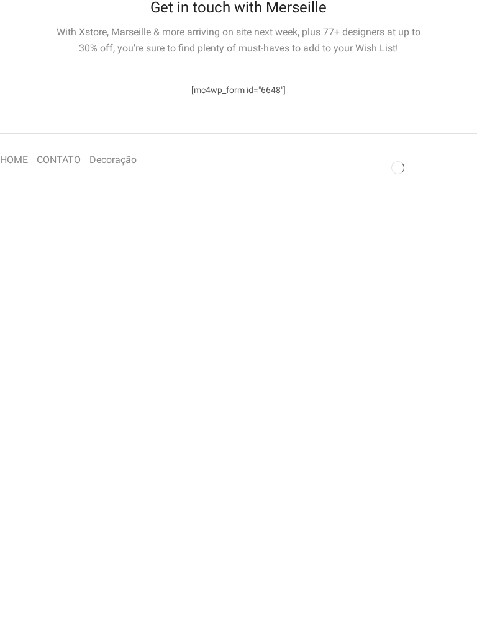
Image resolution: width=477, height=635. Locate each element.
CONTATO (59, 160)
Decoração (113, 160)
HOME (14, 160)
